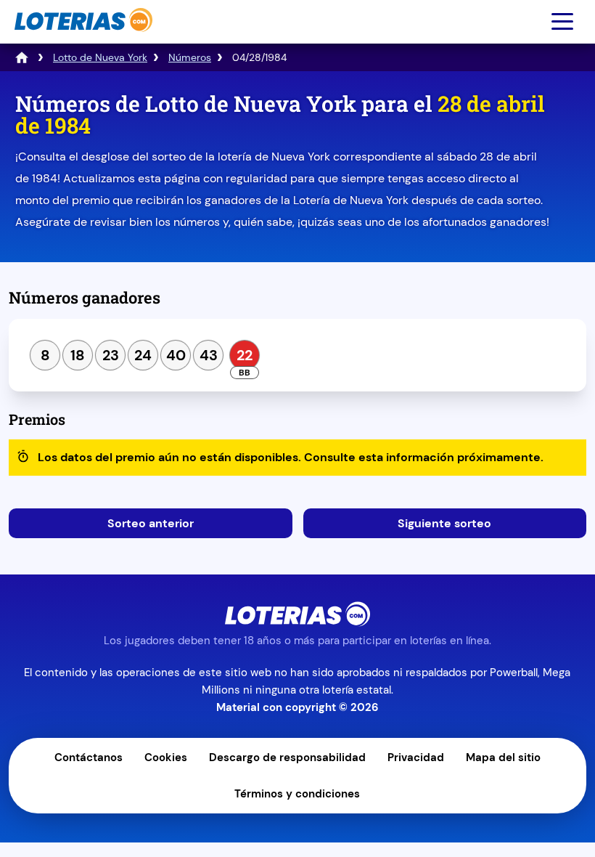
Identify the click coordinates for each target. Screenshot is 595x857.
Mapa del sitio (503, 757)
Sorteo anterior (150, 523)
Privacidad (415, 757)
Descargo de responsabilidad (287, 757)
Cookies (165, 757)
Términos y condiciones (297, 794)
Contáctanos (88, 757)
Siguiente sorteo (444, 523)
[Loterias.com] (81, 38)
